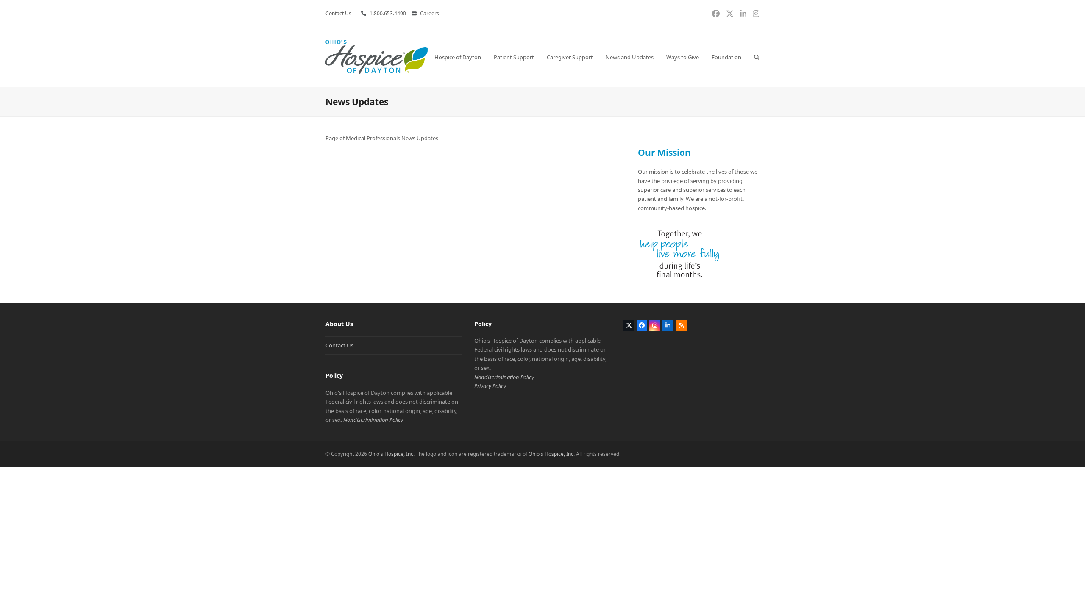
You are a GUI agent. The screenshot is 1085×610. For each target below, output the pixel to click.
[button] (757, 57)
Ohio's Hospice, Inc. (391, 454)
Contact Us (339, 345)
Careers (429, 13)
